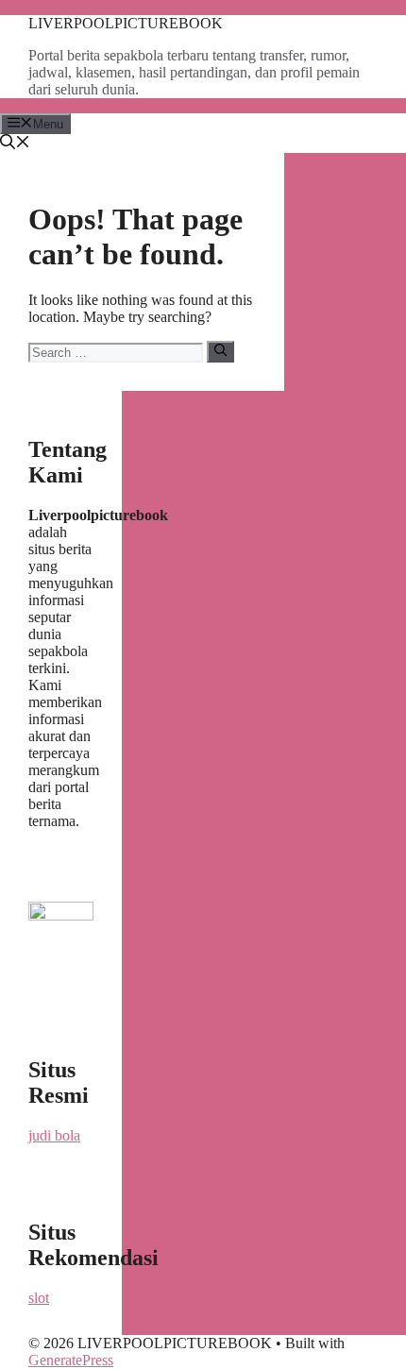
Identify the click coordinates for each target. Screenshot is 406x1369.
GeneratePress (70, 1360)
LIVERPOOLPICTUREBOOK (125, 23)
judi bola (54, 1135)
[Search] (220, 351)
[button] (15, 144)
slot (38, 1298)
